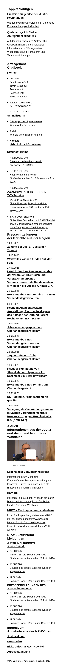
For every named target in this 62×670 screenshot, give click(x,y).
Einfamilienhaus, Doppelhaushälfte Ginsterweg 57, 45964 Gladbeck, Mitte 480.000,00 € (30, 207)
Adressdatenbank (18, 651)
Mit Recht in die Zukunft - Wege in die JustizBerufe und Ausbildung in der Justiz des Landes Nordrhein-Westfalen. (30, 501)
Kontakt (12, 72)
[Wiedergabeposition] (31, 461)
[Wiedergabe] (10, 467)
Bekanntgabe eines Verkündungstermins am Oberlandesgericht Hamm (23, 343)
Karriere (12, 492)
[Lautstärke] (35, 465)
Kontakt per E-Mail (19, 112)
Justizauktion (16, 636)
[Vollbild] (51, 466)
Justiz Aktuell (21, 545)
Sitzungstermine (17, 151)
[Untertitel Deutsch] (46, 466)
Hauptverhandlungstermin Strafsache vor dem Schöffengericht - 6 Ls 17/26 (32, 178)
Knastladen (14, 641)
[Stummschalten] (28, 467)
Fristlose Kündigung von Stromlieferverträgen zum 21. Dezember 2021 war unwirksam (27, 372)
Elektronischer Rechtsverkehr (26, 646)
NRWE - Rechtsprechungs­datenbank (30, 510)
